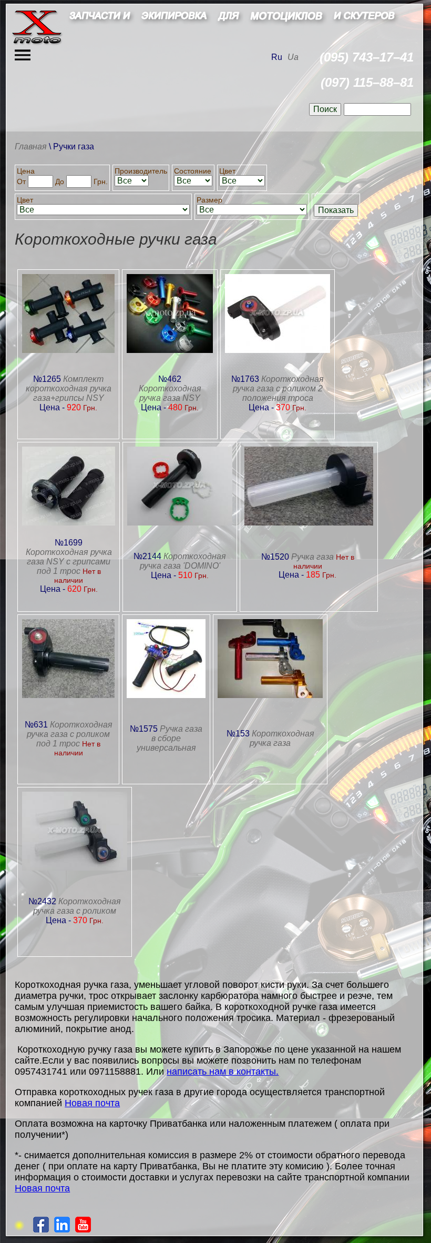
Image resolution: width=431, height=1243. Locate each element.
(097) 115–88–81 (367, 82)
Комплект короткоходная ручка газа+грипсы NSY (68, 388)
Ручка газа (312, 556)
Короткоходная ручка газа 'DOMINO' (183, 561)
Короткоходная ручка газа (282, 738)
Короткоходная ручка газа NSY (170, 393)
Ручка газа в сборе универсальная (170, 738)
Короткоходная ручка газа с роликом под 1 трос (69, 734)
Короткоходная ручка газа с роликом (77, 906)
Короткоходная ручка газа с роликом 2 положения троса (278, 388)
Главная (31, 146)
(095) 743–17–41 (367, 57)
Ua (293, 57)
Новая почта (92, 1103)
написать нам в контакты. (223, 1071)
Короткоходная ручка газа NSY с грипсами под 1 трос (69, 561)
